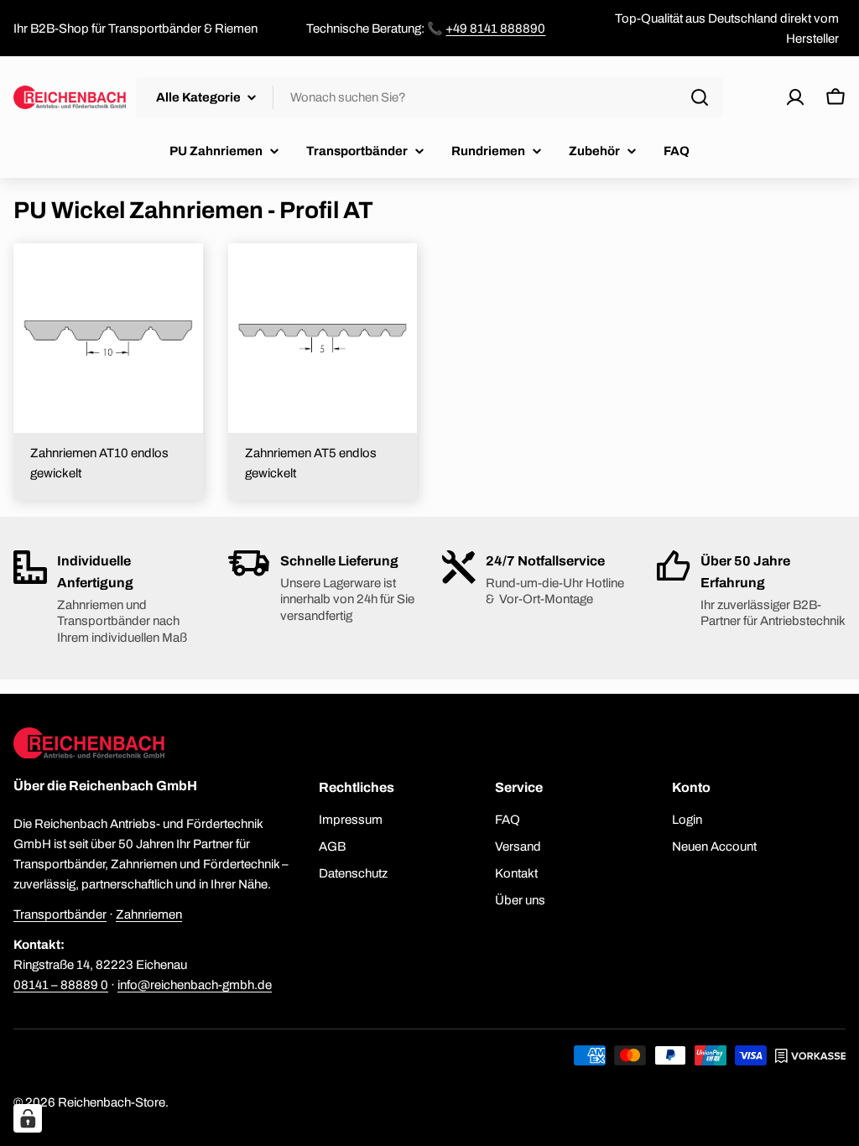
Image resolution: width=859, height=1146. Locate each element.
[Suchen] (700, 97)
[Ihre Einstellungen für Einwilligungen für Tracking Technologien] (27, 1118)
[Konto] (795, 97)
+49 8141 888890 (495, 28)
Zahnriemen (149, 914)
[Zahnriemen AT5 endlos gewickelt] (323, 338)
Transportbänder (60, 914)
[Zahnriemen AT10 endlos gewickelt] (108, 338)
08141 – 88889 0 (60, 985)
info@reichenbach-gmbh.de (194, 985)
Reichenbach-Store (111, 1102)
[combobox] (429, 97)
